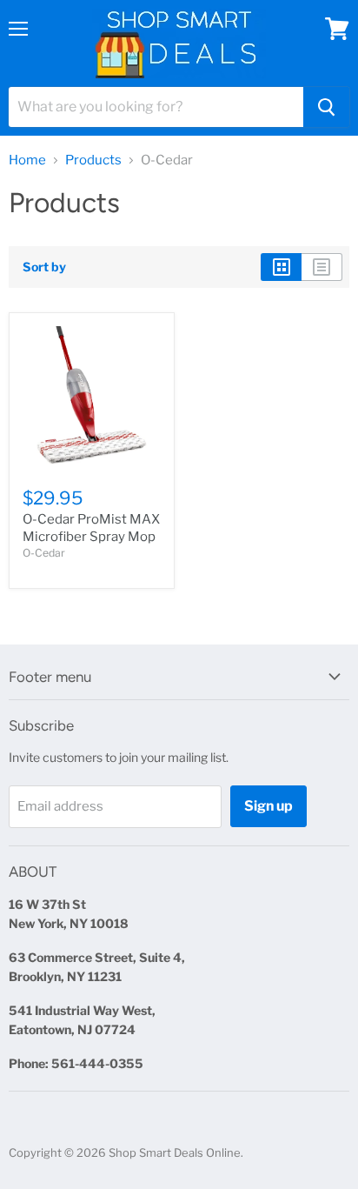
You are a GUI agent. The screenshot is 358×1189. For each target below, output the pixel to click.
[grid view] (281, 267)
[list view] (322, 267)
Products (93, 160)
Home (27, 160)
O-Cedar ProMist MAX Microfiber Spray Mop (91, 527)
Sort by (44, 267)
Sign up (268, 806)
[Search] (326, 107)
